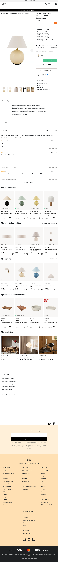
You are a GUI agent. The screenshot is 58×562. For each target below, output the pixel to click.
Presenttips (43, 494)
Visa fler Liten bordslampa (8, 378)
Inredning (24, 476)
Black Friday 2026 (45, 499)
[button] (40, 23)
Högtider (43, 489)
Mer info (54, 75)
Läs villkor (29, 448)
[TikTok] (33, 539)
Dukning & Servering (27, 470)
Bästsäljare (43, 486)
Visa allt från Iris (51, 259)
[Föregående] (2, 50)
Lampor (7, 13)
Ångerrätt (5, 504)
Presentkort (25, 489)
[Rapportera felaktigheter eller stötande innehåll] (56, 148)
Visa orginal (13, 167)
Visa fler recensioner (29, 182)
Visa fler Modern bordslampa (9, 381)
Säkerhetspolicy (7, 491)
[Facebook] (24, 539)
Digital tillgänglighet (7, 502)
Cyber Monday (44, 502)
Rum (42, 491)
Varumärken (44, 473)
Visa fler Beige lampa (7, 389)
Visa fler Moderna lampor (8, 384)
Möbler (23, 483)
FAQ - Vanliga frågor (8, 481)
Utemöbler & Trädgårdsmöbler (29, 486)
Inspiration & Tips (45, 470)
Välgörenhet (26, 530)
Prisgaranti (5, 497)
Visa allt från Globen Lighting (48, 223)
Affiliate (24, 525)
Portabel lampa (13, 13)
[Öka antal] (41, 60)
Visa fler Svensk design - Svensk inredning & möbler (14, 394)
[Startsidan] (4, 4)
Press (24, 528)
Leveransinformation (8, 483)
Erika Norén (39, 13)
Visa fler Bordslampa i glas (8, 392)
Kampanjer (43, 478)
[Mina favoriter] (49, 4)
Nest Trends (44, 497)
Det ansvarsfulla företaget (29, 520)
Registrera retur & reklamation (10, 476)
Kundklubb (5, 478)
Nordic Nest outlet (27, 533)
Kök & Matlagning (26, 473)
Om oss (24, 515)
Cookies (5, 494)
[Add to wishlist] (10, 218)
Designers (43, 476)
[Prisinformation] (43, 45)
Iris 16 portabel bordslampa (23, 13)
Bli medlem (54, 40)
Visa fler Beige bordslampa (8, 386)
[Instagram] (29, 539)
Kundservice (6, 470)
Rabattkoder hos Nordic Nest (48, 504)
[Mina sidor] (46, 4)
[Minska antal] (37, 60)
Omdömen (25, 517)
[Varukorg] (52, 4)
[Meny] (56, 4)
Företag (5, 499)
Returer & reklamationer (8, 473)
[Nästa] (31, 50)
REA (42, 481)
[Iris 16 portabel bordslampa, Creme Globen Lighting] (17, 50)
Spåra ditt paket (7, 486)
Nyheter (43, 483)
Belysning (3, 13)
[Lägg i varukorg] (13, 218)
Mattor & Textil (25, 481)
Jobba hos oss (26, 522)
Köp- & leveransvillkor (8, 489)
